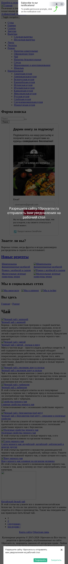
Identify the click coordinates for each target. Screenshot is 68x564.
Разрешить (40, 560)
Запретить (56, 560)
